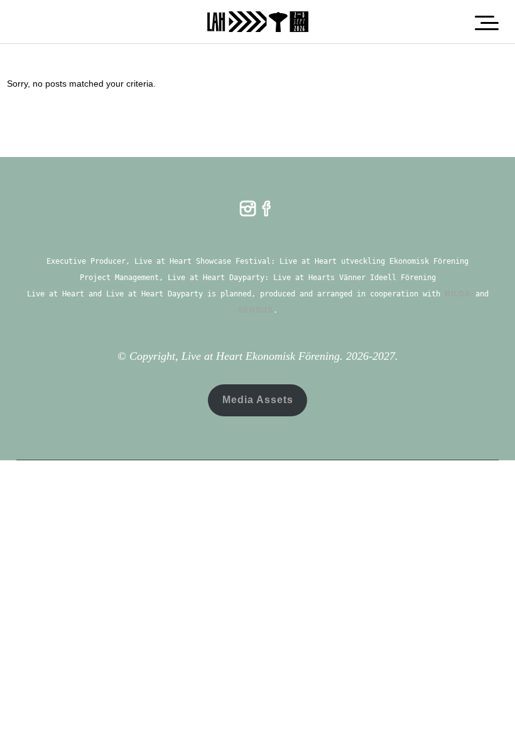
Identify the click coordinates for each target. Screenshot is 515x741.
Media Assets (257, 399)
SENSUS (255, 310)
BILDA (458, 293)
